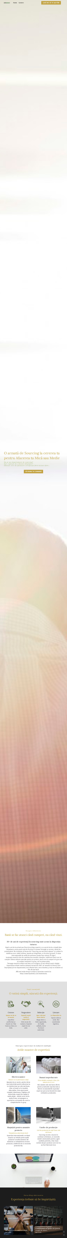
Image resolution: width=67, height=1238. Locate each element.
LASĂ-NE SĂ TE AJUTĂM (51, 3)
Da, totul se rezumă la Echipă (16, 1230)
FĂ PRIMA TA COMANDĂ (33, 471)
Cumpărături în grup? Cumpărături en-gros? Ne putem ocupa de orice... (47, 1228)
